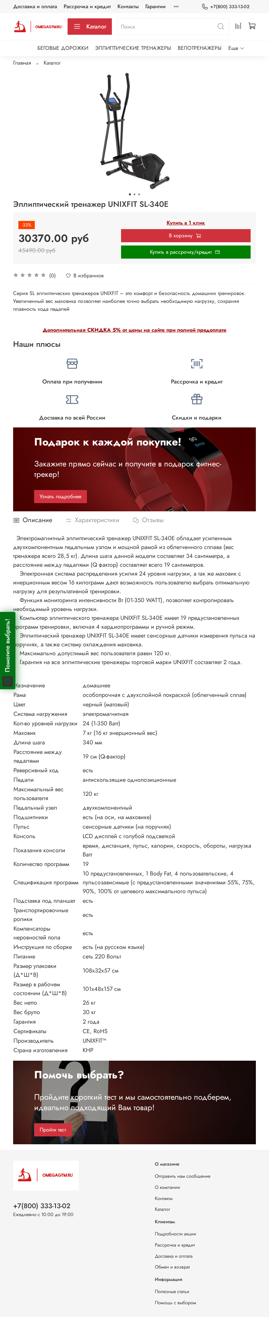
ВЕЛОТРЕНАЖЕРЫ (199, 48)
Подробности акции (175, 1233)
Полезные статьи (172, 1291)
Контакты (128, 6)
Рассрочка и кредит (87, 6)
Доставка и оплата (35, 6)
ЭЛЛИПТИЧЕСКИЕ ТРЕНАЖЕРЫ (133, 48)
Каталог (96, 26)
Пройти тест (53, 1129)
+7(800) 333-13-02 (229, 6)
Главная (22, 63)
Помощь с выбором (175, 1302)
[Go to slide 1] (130, 194)
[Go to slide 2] (134, 194)
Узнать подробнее (60, 496)
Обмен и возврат (172, 1267)
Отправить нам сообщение (182, 1176)
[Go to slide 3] (139, 194)
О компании (167, 1187)
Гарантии (155, 6)
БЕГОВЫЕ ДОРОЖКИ (62, 48)
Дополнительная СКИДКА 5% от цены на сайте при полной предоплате (134, 330)
